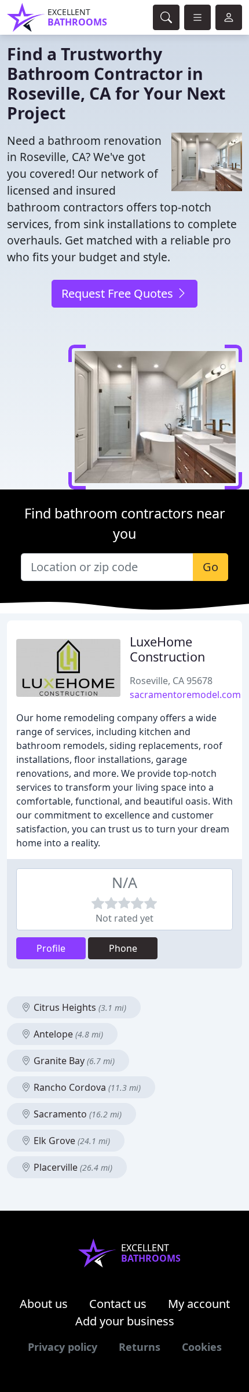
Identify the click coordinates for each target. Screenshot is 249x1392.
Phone (123, 948)
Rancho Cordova (86, 1087)
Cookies (202, 1347)
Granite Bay (73, 1060)
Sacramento (76, 1114)
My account (199, 1303)
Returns (139, 1347)
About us (44, 1303)
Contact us (118, 1303)
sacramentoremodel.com (185, 694)
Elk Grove (70, 1140)
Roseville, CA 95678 (171, 680)
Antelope (67, 1034)
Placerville (71, 1167)
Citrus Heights (78, 1007)
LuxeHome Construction (167, 649)
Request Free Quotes (118, 293)
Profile (50, 948)
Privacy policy (62, 1347)
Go (210, 567)
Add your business (124, 1321)
